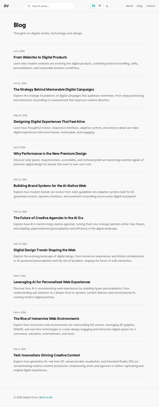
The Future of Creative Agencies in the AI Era (48, 218)
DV (6, 6)
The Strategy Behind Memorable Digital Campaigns (54, 89)
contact (150, 5)
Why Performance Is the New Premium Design (50, 153)
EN (93, 5)
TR (99, 5)
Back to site (46, 397)
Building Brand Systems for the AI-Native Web (50, 185)
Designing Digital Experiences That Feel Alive (49, 121)
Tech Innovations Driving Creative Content (47, 355)
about (129, 5)
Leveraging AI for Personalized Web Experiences (52, 282)
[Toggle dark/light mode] (107, 6)
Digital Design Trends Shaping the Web (45, 250)
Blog (140, 5)
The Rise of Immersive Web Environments (46, 318)
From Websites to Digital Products (40, 57)
